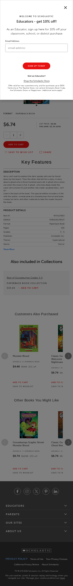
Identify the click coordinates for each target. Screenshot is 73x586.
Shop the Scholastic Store (37, 81)
